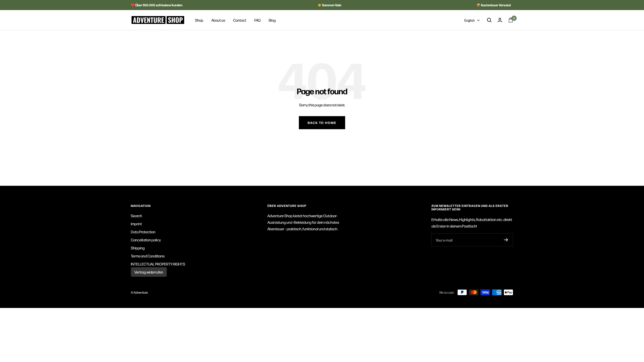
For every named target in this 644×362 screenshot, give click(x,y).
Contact (239, 20)
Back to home (322, 122)
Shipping (138, 247)
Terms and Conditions (148, 255)
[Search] (489, 20)
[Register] (506, 240)
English (469, 20)
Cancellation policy (146, 239)
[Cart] (510, 20)
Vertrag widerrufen (148, 271)
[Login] (500, 20)
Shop (199, 20)
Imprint (136, 223)
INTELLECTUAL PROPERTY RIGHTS (158, 263)
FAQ (257, 20)
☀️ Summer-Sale (329, 5)
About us (218, 20)
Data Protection (143, 231)
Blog (272, 20)
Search (136, 215)
